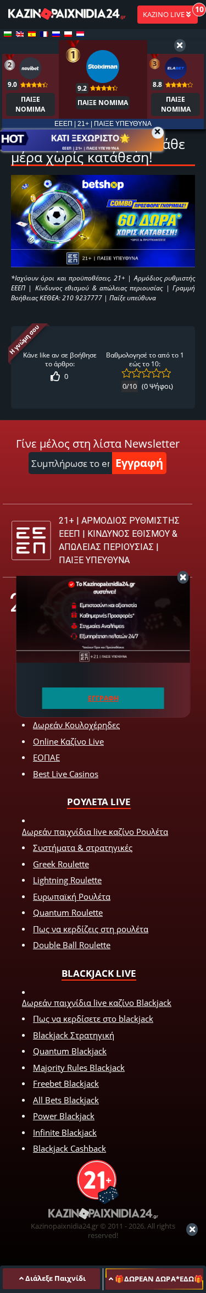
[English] (20, 34)
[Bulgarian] (8, 34)
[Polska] (68, 34)
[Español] (32, 34)
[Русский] (56, 34)
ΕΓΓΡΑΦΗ (103, 698)
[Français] (44, 34)
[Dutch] (80, 34)
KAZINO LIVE (164, 14)
